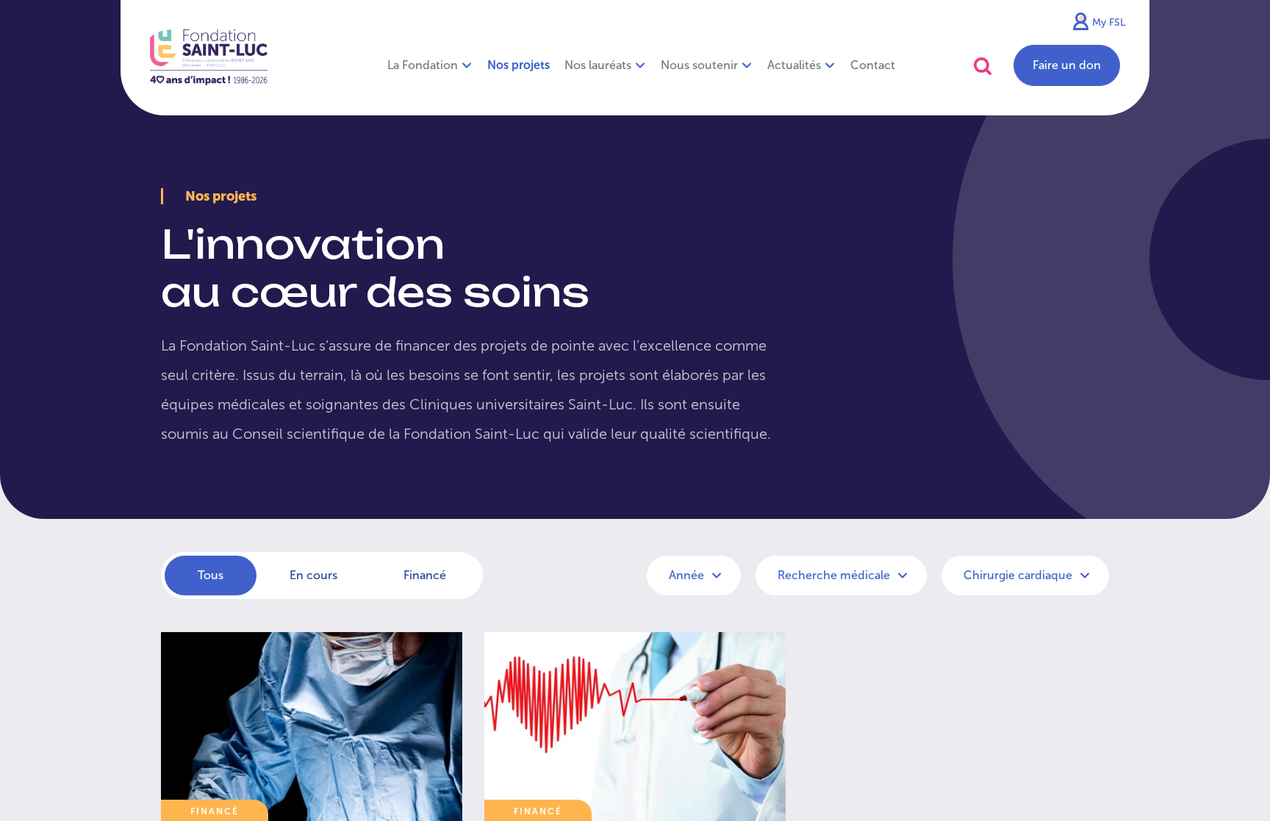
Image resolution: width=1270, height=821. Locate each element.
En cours (313, 575)
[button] (982, 66)
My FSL (1108, 22)
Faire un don (1067, 65)
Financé (424, 575)
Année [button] (688, 575)
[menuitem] (518, 65)
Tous (210, 575)
